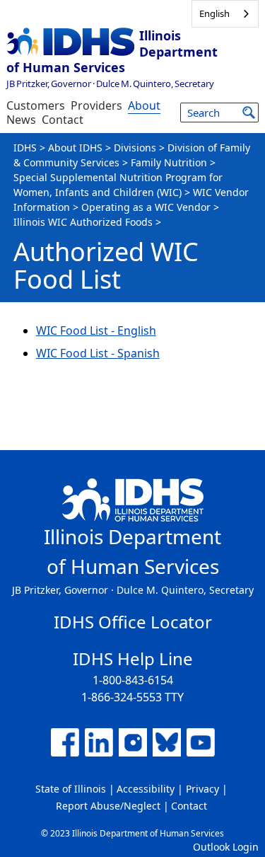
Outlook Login (226, 846)
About (144, 105)
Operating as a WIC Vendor (146, 207)
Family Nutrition (169, 162)
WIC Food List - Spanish (98, 353)
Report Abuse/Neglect (108, 805)
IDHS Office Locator (133, 621)
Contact (62, 119)
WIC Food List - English (96, 330)
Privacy (202, 788)
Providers (96, 105)
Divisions (135, 147)
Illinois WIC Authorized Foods (83, 222)
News (21, 119)
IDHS (25, 147)
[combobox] (225, 14)
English (214, 13)
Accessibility (146, 788)
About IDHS (75, 147)
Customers (35, 105)
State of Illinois (70, 788)
